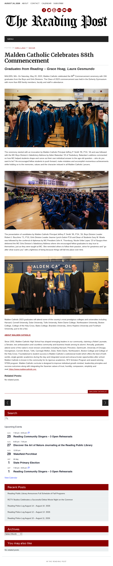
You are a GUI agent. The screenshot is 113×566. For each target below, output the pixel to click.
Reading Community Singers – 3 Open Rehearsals (42, 436)
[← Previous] (8, 403)
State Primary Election (26, 462)
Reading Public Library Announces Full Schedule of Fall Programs (36, 493)
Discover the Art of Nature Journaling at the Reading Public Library (52, 445)
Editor (32, 48)
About (25, 3)
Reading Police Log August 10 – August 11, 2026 (29, 518)
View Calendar (11, 477)
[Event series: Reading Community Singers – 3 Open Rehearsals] (28, 433)
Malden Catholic (98, 392)
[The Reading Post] (56, 28)
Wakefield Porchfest (25, 454)
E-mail (64, 10)
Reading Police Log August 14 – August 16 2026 (29, 506)
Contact (35, 3)
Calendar (46, 3)
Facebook (44, 10)
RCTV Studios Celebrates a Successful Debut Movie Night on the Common (40, 500)
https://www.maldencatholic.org (23, 369)
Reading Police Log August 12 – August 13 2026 (29, 512)
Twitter (49, 10)
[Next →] (105, 403)
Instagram (54, 10)
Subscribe (58, 3)
